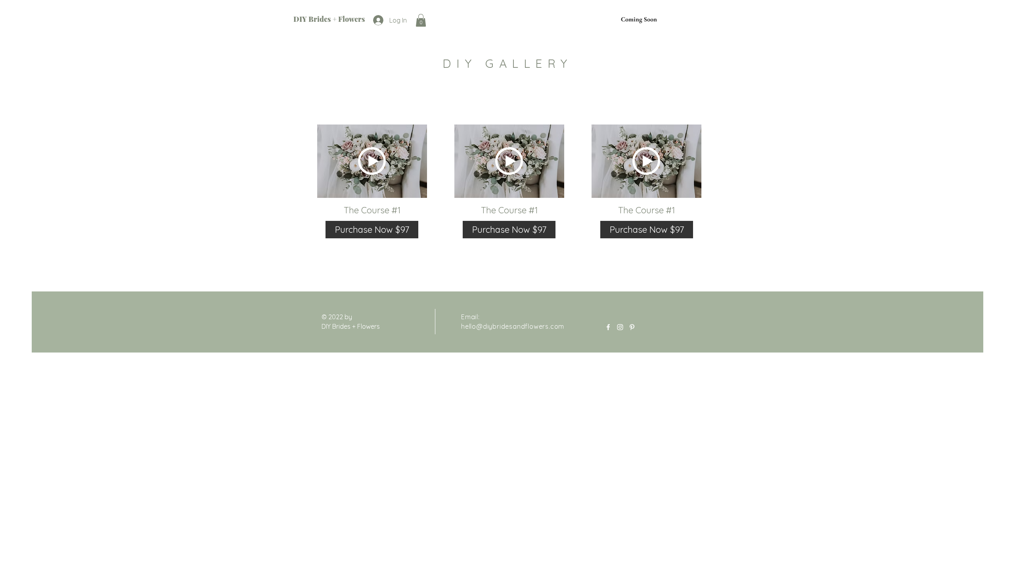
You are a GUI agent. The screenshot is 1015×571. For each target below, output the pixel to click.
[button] (421, 20)
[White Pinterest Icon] (632, 327)
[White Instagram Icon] (620, 327)
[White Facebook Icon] (608, 327)
